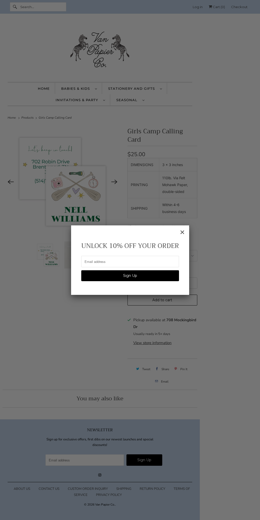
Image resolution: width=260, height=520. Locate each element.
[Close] (182, 232)
